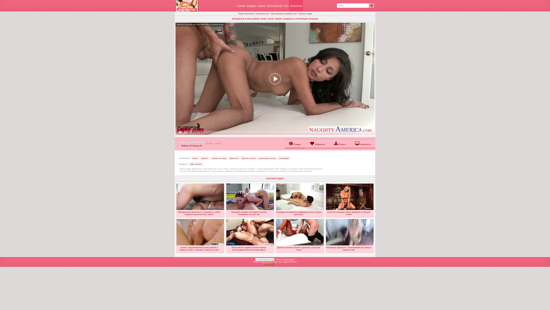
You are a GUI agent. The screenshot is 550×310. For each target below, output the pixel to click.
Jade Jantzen (196, 164)
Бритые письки (249, 158)
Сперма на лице (218, 158)
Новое (261, 6)
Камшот (204, 158)
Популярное (274, 6)
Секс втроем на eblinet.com (284, 13)
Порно (241, 6)
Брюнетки (234, 158)
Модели (251, 6)
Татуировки (284, 158)
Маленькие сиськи (267, 158)
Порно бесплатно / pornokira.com (253, 13)
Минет (195, 158)
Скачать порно (305, 13)
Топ (286, 6)
